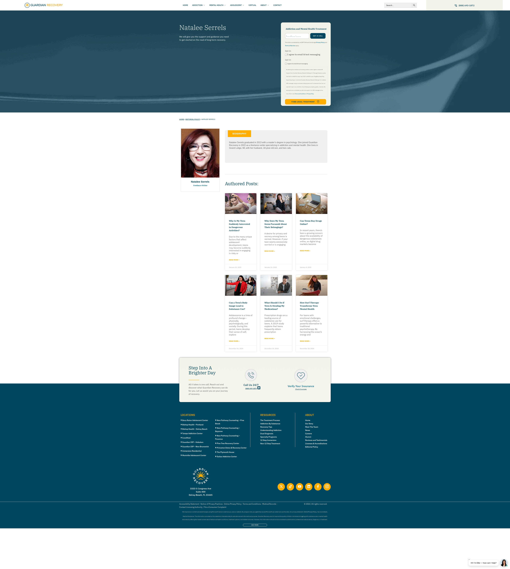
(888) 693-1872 (251, 388)
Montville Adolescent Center (194, 455)
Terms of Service (290, 45)
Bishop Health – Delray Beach (194, 429)
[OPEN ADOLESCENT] (243, 5)
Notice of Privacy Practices (212, 504)
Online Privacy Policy (232, 504)
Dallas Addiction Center (227, 456)
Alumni (308, 437)
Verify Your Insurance (301, 386)
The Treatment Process (270, 420)
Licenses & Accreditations (316, 443)
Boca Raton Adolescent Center (195, 420)
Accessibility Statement (189, 504)
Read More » (234, 260)
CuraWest (186, 438)
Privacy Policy (320, 42)
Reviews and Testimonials (316, 440)
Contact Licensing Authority (190, 507)
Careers (308, 433)
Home (181, 119)
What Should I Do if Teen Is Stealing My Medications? (274, 305)
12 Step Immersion (268, 440)
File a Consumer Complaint (215, 507)
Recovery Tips (266, 427)
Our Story (309, 423)
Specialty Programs (268, 437)
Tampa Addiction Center (192, 433)
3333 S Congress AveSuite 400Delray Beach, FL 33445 (200, 491)
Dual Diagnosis (266, 433)
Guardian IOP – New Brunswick (195, 446)
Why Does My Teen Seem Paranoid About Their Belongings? (275, 224)
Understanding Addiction (270, 430)
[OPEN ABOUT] (268, 5)
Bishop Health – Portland (192, 424)
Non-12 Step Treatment (270, 443)
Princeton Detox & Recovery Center (231, 448)
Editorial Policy (193, 119)
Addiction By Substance (270, 423)
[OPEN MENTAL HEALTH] (225, 5)
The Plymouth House (225, 452)
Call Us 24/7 (251, 385)
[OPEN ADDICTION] (204, 5)
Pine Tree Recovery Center (228, 443)
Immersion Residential (192, 451)
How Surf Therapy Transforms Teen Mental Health (309, 305)
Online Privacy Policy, (310, 512)
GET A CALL (318, 36)
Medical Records (269, 504)
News (307, 430)
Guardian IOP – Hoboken (192, 442)
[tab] (239, 133)
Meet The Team (311, 427)
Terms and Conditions (300, 93)
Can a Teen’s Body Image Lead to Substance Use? (238, 305)
